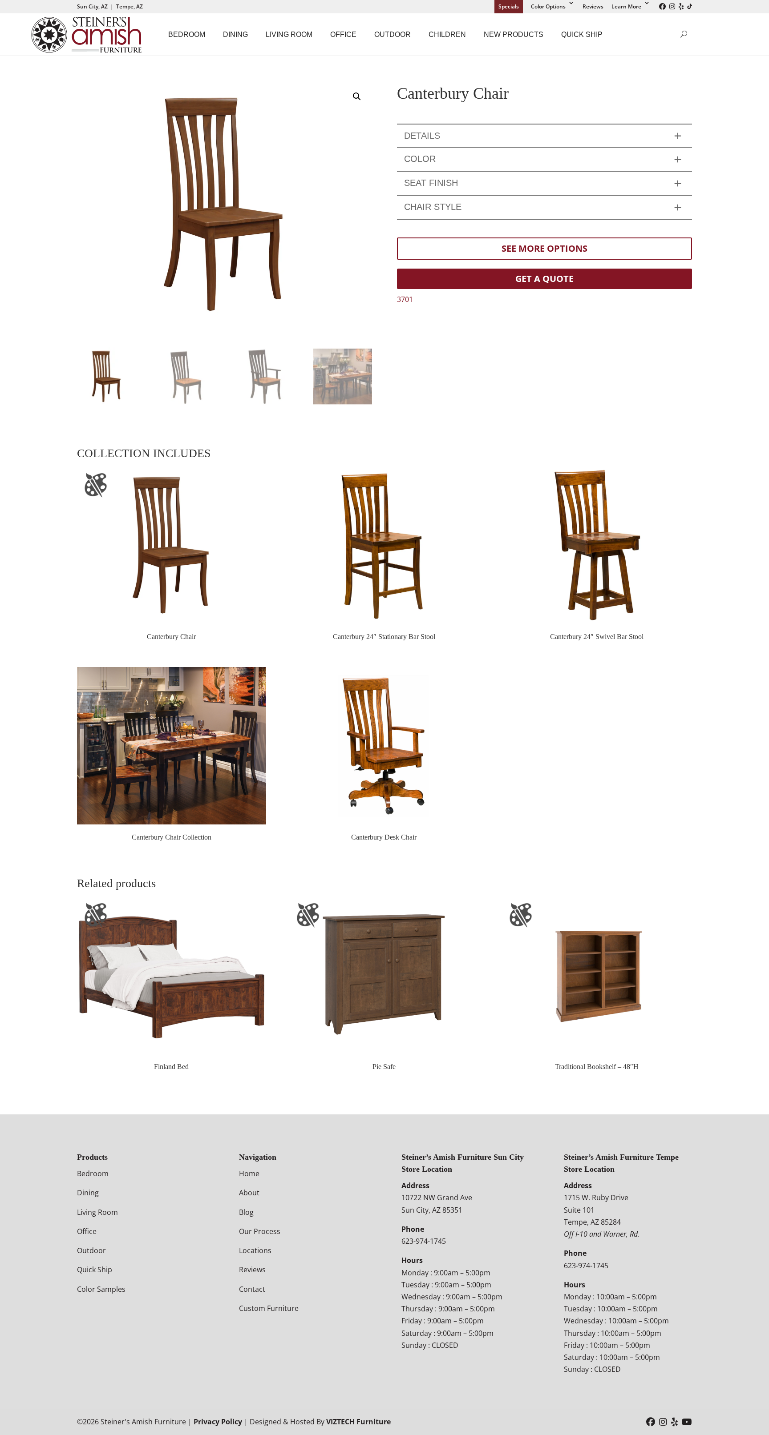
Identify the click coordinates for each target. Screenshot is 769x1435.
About (249, 1193)
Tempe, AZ (129, 6)
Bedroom (186, 34)
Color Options (548, 6)
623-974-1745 (423, 1241)
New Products (513, 34)
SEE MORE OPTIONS (544, 248)
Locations (255, 1250)
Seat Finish (431, 183)
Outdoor (392, 34)
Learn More (626, 6)
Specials (508, 6)
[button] (357, 96)
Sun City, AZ (92, 6)
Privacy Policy (218, 1422)
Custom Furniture (269, 1308)
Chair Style (432, 207)
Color (420, 159)
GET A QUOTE (544, 279)
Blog (246, 1212)
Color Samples (101, 1289)
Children (447, 34)
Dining (235, 34)
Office (343, 34)
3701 (405, 299)
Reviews (593, 6)
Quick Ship (582, 34)
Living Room (289, 34)
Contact (252, 1289)
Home (249, 1173)
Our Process (259, 1231)
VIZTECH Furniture (358, 1422)
